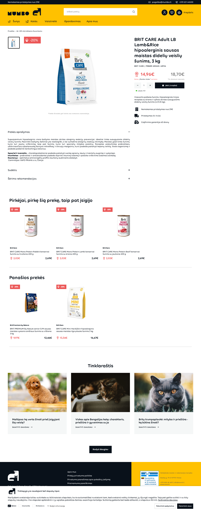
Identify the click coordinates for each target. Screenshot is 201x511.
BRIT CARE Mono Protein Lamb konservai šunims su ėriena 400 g (75, 252)
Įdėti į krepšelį (171, 85)
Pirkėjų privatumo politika (79, 475)
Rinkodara (40, 506)
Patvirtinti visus (185, 506)
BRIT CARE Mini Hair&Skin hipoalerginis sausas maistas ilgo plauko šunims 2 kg (75, 330)
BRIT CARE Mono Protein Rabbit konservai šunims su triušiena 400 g (29, 252)
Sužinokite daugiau (168, 500)
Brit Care (139, 66)
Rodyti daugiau (100, 449)
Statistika (26, 506)
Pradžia (11, 31)
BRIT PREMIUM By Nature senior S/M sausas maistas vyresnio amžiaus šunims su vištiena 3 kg (31, 331)
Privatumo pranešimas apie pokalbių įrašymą (88, 479)
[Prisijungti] (164, 12)
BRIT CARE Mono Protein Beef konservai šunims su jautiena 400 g (121, 252)
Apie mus (71, 472)
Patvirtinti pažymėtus (165, 506)
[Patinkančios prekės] (172, 12)
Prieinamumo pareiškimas (79, 483)
